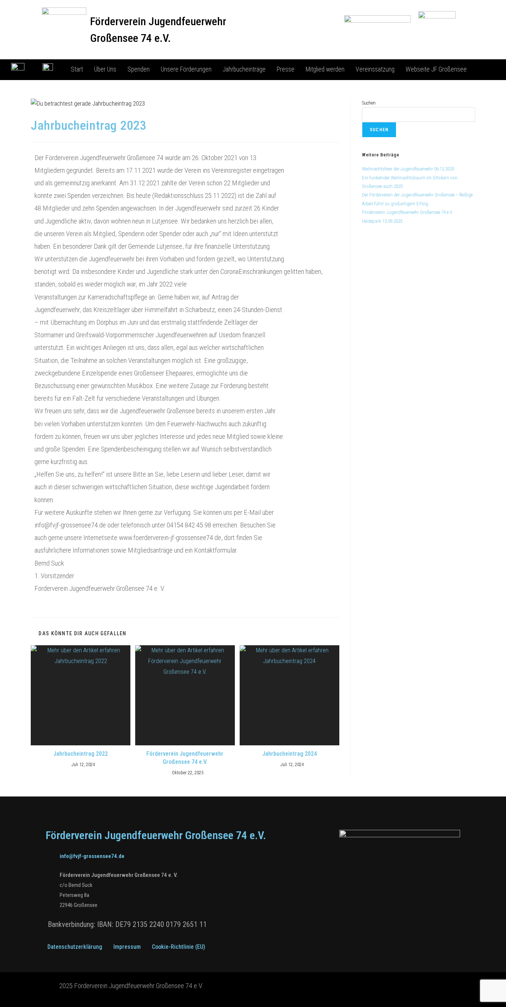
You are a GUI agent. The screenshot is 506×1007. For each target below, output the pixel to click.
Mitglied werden (325, 69)
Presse (285, 69)
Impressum (127, 946)
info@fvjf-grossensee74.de (92, 856)
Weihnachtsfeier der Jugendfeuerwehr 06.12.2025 (408, 169)
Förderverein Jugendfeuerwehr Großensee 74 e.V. (184, 757)
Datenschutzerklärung (74, 946)
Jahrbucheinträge (244, 69)
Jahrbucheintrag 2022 (80, 753)
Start (77, 69)
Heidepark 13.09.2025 (382, 221)
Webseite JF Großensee (436, 69)
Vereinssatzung (375, 69)
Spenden (138, 69)
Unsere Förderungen (186, 69)
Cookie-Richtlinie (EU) (178, 946)
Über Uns (105, 69)
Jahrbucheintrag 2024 (289, 753)
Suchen (369, 103)
